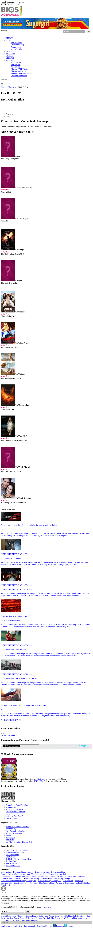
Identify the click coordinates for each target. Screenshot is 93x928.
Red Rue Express (12, 855)
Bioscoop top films (42, 872)
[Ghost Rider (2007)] (8, 405)
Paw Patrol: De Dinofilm (15, 812)
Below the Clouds (13, 866)
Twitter (70, 926)
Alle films (34, 883)
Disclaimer (41, 926)
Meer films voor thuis (19, 76)
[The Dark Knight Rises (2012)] (8, 250)
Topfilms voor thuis (38, 874)
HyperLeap (47, 907)
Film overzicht (16, 43)
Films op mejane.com (19, 71)
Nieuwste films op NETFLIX (12, 878)
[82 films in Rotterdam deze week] (9, 769)
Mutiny (8, 814)
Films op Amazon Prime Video (13, 881)
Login (3, 926)
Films (8, 116)
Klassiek (4, 885)
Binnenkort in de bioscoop (23, 872)
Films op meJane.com (58, 876)
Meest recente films (46, 883)
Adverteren (18, 926)
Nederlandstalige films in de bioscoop (15, 874)
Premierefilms (16, 47)
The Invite (10, 840)
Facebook (60, 926)
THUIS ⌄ (10, 60)
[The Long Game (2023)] (8, 156)
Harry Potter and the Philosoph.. (18, 850)
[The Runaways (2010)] (8, 343)
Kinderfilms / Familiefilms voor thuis (15, 876)
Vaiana (8, 835)
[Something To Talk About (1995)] (8, 498)
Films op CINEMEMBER (21, 73)
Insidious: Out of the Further (16, 816)
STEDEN (9, 38)
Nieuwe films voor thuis (57, 874)
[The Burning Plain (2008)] (8, 374)
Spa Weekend (11, 857)
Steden (8, 916)
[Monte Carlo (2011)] (8, 312)
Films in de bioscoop (40, 916)
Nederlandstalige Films (81, 916)
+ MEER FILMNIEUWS (11, 720)
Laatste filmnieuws (21, 883)
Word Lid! (10, 926)
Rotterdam (41, 779)
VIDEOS (9, 56)
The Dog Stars (11, 861)
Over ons (48, 926)
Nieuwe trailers (44, 881)
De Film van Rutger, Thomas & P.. (19, 842)
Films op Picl (31, 881)
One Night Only (12, 818)
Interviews (79, 881)
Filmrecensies (68, 881)
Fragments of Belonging (15, 852)
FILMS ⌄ (10, 40)
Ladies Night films (83, 883)
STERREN (10, 58)
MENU (4, 30)
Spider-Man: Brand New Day (17, 805)
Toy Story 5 (10, 838)
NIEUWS (9, 51)
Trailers (29, 916)
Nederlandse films (58, 872)
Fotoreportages (6, 883)
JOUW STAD (39, 781)
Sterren (16, 918)
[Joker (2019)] (8, 188)
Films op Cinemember (76, 876)
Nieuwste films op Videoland (36, 878)
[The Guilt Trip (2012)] (8, 281)
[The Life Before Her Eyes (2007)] (8, 436)
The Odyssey (11, 807)
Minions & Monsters (14, 833)
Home (3, 87)
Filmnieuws (21, 916)
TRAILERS (10, 54)
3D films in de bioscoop (65, 883)
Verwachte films (17, 49)
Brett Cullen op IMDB (9, 735)
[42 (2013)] (8, 219)
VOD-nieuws (16, 62)
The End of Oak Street (14, 809)
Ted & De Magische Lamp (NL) (18, 859)
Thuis (22, 918)
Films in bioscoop (17, 45)
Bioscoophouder (29, 926)
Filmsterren (12, 87)
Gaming (12, 885)
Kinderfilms (15, 67)
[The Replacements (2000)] (8, 467)
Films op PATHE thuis (19, 69)
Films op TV (15, 65)
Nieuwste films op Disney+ (59, 878)
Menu (3, 914)
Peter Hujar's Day (12, 863)
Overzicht (9, 114)
